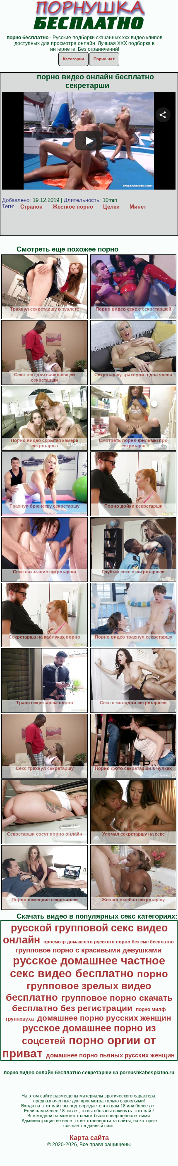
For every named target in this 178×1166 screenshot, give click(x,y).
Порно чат (104, 59)
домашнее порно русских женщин (104, 1018)
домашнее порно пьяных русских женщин (110, 1055)
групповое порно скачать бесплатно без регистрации (92, 1003)
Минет (138, 207)
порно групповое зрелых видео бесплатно (87, 985)
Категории (73, 59)
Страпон (31, 207)
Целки (111, 207)
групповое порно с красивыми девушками (88, 950)
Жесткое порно (73, 207)
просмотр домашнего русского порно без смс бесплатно (108, 941)
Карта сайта (89, 1137)
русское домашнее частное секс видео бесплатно (87, 967)
